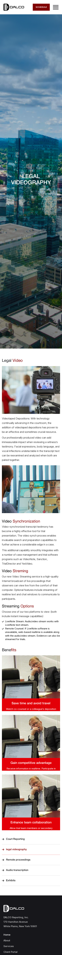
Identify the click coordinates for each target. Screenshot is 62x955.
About (6, 940)
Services (8, 946)
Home (6, 934)
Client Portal (10, 951)
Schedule (41, 7)
